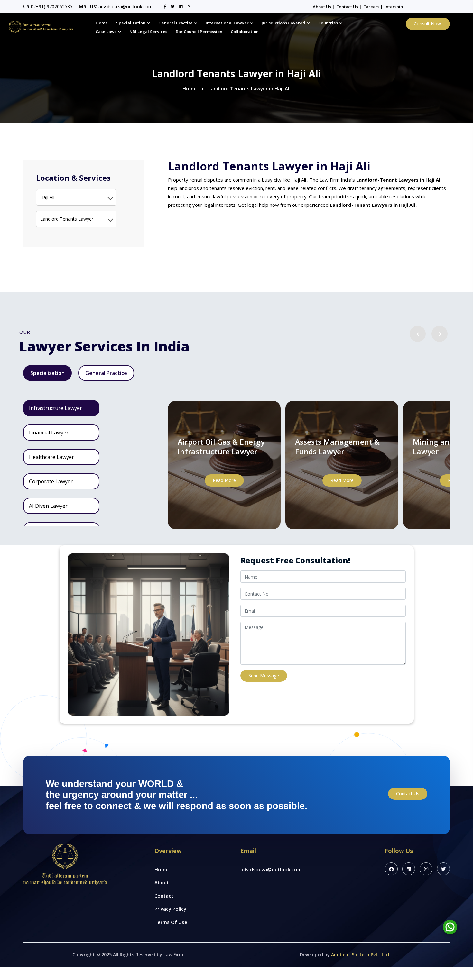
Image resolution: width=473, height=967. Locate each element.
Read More (224, 480)
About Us (322, 7)
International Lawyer (227, 23)
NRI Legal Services (148, 31)
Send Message (263, 675)
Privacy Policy (170, 909)
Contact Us (347, 7)
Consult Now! (428, 24)
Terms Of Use (170, 922)
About (161, 882)
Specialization (130, 23)
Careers (371, 7)
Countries (328, 23)
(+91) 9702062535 (53, 7)
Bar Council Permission (199, 31)
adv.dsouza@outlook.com (125, 7)
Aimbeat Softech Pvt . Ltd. (360, 955)
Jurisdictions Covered (283, 23)
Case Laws (106, 31)
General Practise (175, 23)
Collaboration (245, 31)
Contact (163, 895)
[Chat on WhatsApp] (450, 927)
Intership (394, 7)
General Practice (106, 373)
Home (102, 23)
